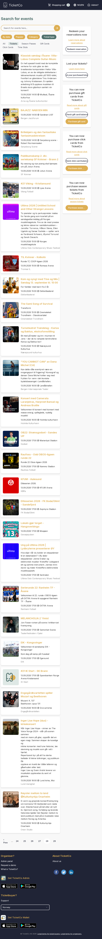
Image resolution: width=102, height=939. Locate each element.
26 (32, 841)
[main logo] (12, 5)
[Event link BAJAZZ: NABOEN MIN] (10, 116)
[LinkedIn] (71, 872)
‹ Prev (5, 841)
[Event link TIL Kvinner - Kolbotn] (10, 263)
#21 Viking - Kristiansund (36, 183)
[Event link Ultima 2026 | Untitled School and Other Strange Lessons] (10, 212)
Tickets (13, 43)
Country (5, 903)
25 (24, 841)
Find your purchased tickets (77, 75)
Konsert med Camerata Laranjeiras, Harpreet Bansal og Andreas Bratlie (40, 402)
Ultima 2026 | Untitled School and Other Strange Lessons (38, 207)
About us (56, 861)
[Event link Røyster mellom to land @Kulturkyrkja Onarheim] (10, 799)
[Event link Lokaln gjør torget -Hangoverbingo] (10, 529)
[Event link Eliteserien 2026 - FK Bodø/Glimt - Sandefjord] (10, 507)
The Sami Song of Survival (37, 303)
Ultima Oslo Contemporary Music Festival (40, 248)
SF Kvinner (26, 174)
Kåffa (23, 491)
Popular (19, 37)
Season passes (29, 43)
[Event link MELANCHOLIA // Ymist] (10, 625)
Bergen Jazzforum (30, 118)
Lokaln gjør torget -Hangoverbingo (32, 525)
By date (6, 37)
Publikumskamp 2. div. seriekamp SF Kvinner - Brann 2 (39, 157)
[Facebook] (56, 872)
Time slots (23, 47)
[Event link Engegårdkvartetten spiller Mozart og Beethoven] (10, 699)
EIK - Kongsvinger (31, 642)
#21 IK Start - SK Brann (34, 670)
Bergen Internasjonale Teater (34, 389)
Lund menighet (28, 784)
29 (54, 841)
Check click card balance (77, 161)
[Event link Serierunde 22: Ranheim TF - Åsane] (10, 594)
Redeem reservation (76, 49)
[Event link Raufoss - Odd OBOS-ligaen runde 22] (10, 461)
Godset (24, 444)
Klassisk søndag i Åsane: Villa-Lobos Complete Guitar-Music (39, 57)
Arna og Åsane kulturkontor (34, 101)
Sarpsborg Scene (29, 146)
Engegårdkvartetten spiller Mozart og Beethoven (37, 694)
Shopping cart (60, 5)
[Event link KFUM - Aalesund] (10, 485)
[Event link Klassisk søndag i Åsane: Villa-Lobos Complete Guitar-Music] (10, 62)
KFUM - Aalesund (31, 479)
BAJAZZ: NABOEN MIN (34, 110)
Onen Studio (26, 829)
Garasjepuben (27, 534)
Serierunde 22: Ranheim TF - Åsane (38, 589)
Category (33, 37)
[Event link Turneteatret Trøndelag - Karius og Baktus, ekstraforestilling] (10, 334)
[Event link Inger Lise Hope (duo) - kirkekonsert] (10, 727)
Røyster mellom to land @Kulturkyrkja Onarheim (35, 795)
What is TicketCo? (9, 869)
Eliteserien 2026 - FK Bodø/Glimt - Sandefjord (40, 503)
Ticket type (49, 37)
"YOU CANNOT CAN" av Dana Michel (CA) (39, 363)
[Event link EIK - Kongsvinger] (10, 649)
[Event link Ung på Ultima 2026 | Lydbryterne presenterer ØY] (10, 551)
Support (5, 900)
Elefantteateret (28, 294)
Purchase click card (77, 168)
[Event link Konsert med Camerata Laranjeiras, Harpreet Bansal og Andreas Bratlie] (10, 405)
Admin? (95, 5)
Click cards (8, 47)
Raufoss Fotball (28, 470)
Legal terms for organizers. (71, 934)
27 (39, 841)
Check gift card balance (77, 114)
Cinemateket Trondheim (32, 319)
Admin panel (7, 861)
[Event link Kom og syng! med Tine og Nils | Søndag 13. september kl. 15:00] (10, 285)
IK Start (24, 682)
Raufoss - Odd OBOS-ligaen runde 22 (37, 456)
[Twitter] (63, 872)
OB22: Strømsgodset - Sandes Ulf (39, 434)
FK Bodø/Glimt (27, 512)
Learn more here (77, 69)
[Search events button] (57, 28)
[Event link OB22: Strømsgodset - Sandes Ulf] (10, 439)
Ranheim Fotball (28, 609)
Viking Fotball (27, 191)
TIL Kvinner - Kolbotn (33, 257)
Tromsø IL (25, 269)
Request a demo (8, 865)
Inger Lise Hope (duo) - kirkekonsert (34, 722)
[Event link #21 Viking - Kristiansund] (10, 190)
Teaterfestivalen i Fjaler (32, 633)
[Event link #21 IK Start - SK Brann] (10, 677)
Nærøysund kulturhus (31, 352)
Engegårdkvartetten (30, 711)
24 (17, 841)
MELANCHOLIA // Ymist (35, 618)
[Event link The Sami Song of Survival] (10, 310)
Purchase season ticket (78, 208)
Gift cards (44, 43)
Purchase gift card (76, 121)
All (4, 43)
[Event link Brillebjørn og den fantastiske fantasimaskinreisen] (10, 138)
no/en (80, 5)
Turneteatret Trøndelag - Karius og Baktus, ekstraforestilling (40, 330)
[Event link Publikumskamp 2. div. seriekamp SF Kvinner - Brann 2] (10, 162)
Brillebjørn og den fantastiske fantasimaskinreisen (38, 134)
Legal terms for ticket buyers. (48, 934)
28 (47, 841)
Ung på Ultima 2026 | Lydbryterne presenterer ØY (37, 547)
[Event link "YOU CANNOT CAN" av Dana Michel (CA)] (10, 368)
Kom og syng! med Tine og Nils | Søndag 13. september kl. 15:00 (40, 281)
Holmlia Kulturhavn (30, 423)
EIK (22, 662)
